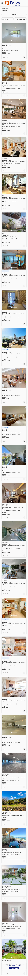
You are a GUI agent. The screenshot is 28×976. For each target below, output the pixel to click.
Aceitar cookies (14, 968)
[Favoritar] (24, 57)
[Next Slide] (24, 33)
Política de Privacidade (16, 965)
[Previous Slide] (3, 33)
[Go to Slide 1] (11, 40)
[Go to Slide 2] (12, 155)
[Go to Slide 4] (14, 155)
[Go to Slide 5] (15, 155)
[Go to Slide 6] (16, 155)
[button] (14, 33)
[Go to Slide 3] (13, 155)
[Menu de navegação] (2, 3)
